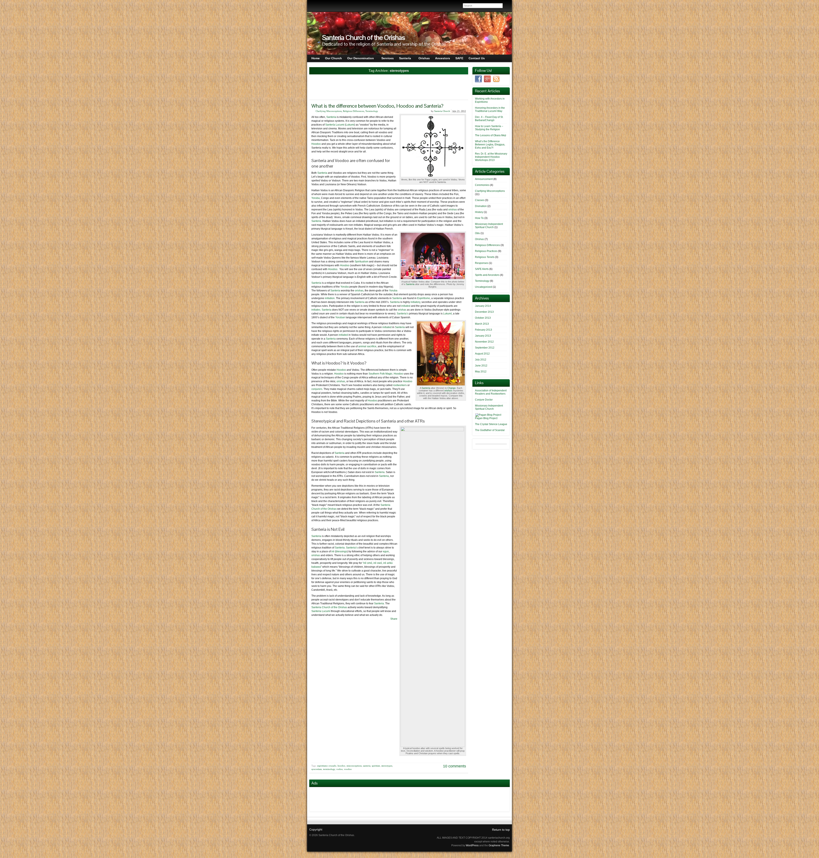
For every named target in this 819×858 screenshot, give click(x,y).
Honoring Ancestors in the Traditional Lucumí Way (490, 109)
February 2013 (483, 329)
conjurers (316, 389)
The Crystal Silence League (491, 424)
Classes (479, 200)
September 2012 (484, 347)
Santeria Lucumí (320, 611)
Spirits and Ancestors (487, 274)
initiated (405, 305)
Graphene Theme (499, 845)
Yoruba (315, 198)
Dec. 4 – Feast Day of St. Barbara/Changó (489, 119)
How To (479, 218)
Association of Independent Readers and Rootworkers (491, 392)
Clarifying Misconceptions (329, 111)
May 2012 (480, 371)
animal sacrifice (367, 346)
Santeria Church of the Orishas (363, 37)
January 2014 (483, 305)
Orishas (479, 239)
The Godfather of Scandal (490, 430)
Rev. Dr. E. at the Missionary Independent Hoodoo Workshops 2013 (491, 157)
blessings (341, 551)
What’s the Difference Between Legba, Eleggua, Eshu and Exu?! (490, 144)
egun (386, 551)
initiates (315, 309)
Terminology (371, 111)
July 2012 (480, 359)
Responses (481, 263)
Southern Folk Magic (380, 373)
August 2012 (482, 353)
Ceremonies (482, 185)
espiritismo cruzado (326, 765)
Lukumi (350, 124)
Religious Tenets (484, 257)
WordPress (472, 845)
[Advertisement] (388, 87)
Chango (451, 388)
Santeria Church (442, 111)
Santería (400, 327)
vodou (339, 769)
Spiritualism (361, 261)
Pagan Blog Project (486, 418)
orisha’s (448, 390)
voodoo (348, 769)
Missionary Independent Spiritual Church (489, 226)
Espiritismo (423, 298)
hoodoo (341, 765)
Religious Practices (486, 251)
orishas (452, 209)
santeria (366, 765)
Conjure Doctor (484, 399)
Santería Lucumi (334, 124)
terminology (329, 769)
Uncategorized (483, 286)
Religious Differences (353, 111)
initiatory (415, 302)
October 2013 (483, 317)
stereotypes (386, 765)
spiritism (376, 765)
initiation (330, 298)
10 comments (454, 766)
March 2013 (482, 323)
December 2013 (484, 311)
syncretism (316, 769)
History (479, 212)
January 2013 (483, 335)
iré (332, 551)
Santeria (331, 117)
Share (393, 618)
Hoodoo (316, 143)
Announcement (484, 179)
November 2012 (484, 341)
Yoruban (340, 317)
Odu (477, 233)
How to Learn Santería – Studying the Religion (489, 128)
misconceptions (354, 765)
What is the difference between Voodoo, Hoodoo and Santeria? (377, 106)
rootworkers (400, 385)
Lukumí (447, 313)
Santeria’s (402, 313)
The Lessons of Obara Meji (490, 135)
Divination (481, 206)
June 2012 (481, 365)
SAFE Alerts (482, 269)
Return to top (501, 829)
